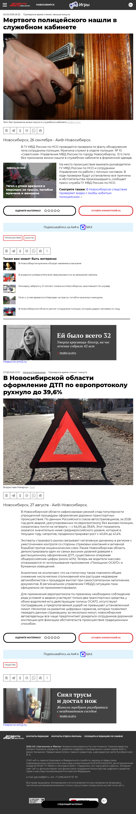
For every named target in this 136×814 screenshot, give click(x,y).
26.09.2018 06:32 (11, 14)
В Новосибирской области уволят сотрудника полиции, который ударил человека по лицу (69, 308)
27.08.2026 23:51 (11, 372)
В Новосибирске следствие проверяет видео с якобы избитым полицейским (93, 193)
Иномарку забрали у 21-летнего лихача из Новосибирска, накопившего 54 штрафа (64, 286)
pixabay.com (74, 122)
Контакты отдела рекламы (66, 736)
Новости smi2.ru (15, 361)
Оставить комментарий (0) (106, 211)
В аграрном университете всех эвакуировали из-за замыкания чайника (57, 274)
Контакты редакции (37, 736)
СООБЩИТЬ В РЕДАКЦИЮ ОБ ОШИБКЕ (103, 736)
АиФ (32, 487)
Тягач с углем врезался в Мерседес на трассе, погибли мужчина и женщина (60, 297)
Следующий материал (70, 804)
